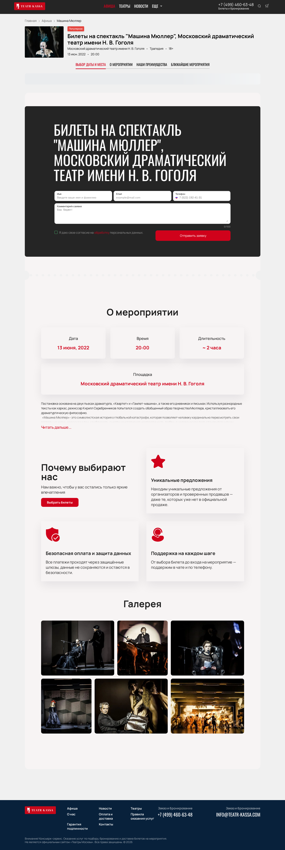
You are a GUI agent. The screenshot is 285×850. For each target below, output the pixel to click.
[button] (177, 197)
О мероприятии (121, 64)
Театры (124, 6)
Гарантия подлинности (77, 826)
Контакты (106, 824)
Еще (155, 6)
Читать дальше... (56, 427)
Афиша (109, 6)
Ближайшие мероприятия (190, 64)
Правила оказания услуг (142, 816)
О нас (71, 814)
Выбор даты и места (91, 64)
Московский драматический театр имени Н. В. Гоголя (105, 48)
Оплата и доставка (106, 816)
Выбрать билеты (60, 502)
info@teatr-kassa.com (238, 814)
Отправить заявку (193, 235)
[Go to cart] (267, 6)
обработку (101, 232)
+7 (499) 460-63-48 (236, 4)
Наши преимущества (151, 64)
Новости (141, 6)
